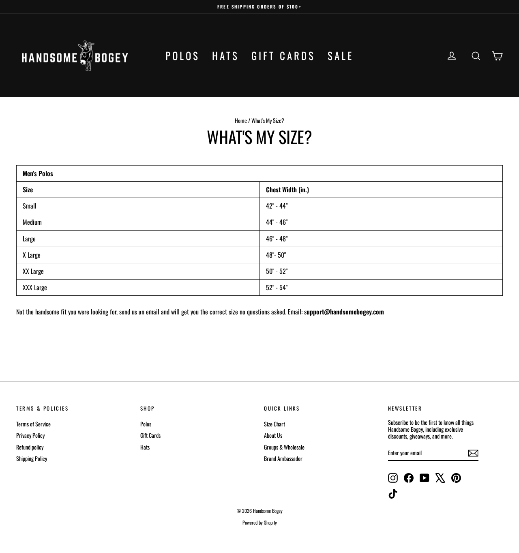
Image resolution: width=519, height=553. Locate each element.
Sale (341, 55)
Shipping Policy (31, 458)
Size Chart (274, 424)
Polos (182, 55)
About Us (273, 435)
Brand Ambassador (283, 458)
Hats (225, 55)
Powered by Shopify (259, 522)
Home (241, 120)
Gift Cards (283, 55)
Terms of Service (33, 424)
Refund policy (29, 447)
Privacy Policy (30, 435)
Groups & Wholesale (284, 447)
